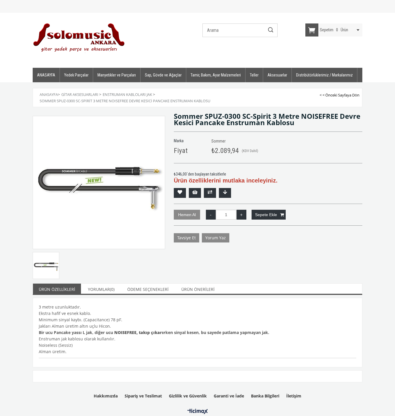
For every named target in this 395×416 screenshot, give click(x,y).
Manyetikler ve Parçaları (116, 75)
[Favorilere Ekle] (180, 193)
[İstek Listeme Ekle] (195, 193)
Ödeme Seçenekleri (148, 289)
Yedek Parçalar (76, 75)
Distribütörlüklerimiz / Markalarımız (324, 75)
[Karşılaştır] (210, 193)
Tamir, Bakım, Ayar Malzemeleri (216, 75)
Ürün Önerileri (198, 289)
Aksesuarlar (277, 75)
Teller (254, 75)
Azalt (211, 215)
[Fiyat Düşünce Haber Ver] (225, 193)
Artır (241, 215)
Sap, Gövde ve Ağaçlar (163, 75)
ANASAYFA (46, 75)
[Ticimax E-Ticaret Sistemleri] (197, 412)
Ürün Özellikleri (57, 289)
